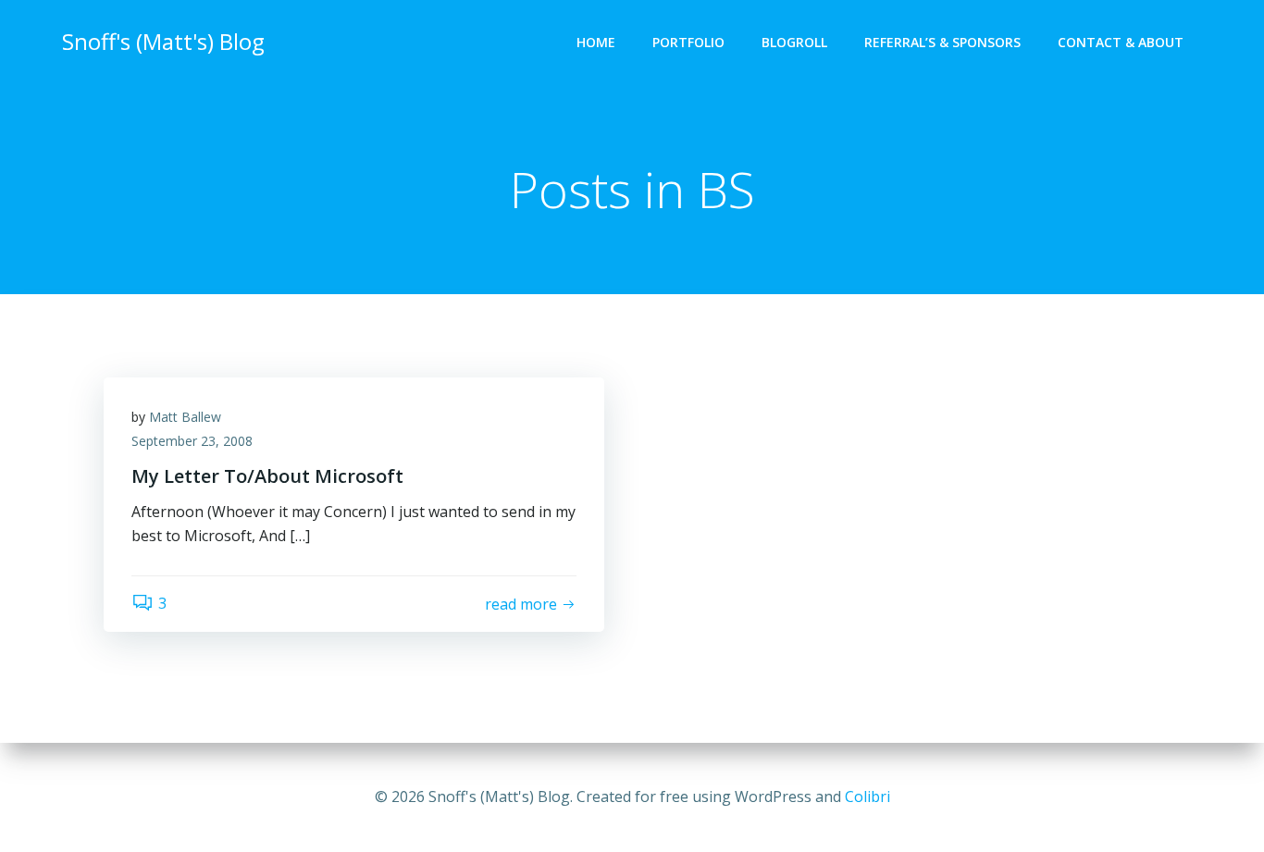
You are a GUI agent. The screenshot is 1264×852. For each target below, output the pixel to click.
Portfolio (688, 42)
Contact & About (1120, 42)
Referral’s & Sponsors (942, 42)
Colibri (867, 796)
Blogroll (794, 42)
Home (595, 42)
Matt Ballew (185, 417)
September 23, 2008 (192, 441)
